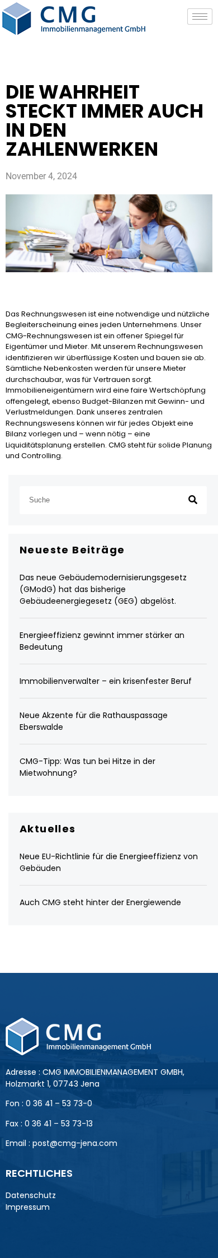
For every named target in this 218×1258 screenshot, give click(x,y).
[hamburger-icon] (199, 16)
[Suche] (193, 500)
